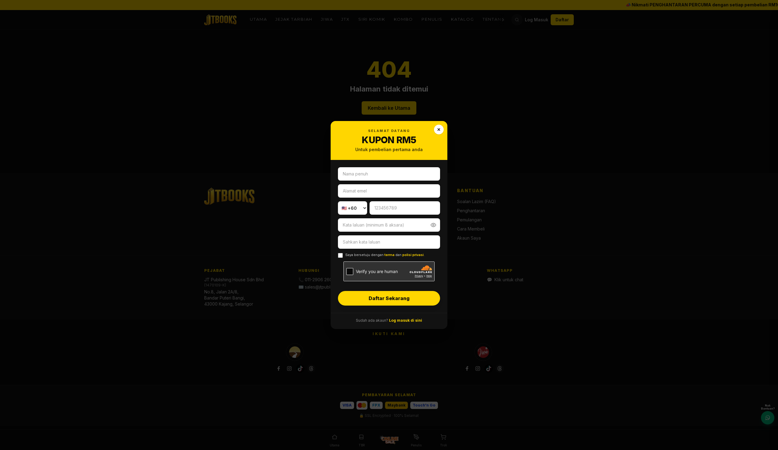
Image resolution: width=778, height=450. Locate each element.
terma (389, 255)
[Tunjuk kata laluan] (433, 225)
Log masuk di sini (405, 320)
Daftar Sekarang (389, 298)
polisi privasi (413, 255)
